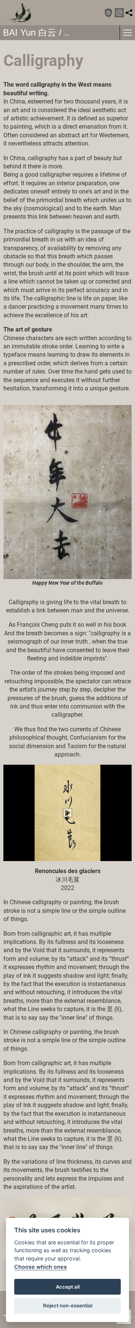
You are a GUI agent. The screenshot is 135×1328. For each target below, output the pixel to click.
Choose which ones (40, 1266)
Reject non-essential (67, 1305)
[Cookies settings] (108, 12)
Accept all (68, 1287)
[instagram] (119, 12)
